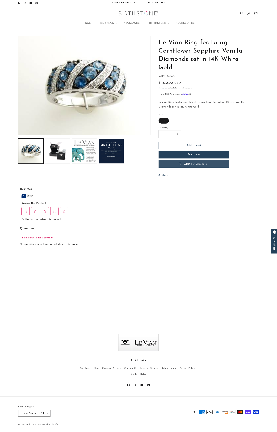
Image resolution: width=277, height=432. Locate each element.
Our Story (85, 368)
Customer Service (111, 368)
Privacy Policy (187, 368)
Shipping (163, 88)
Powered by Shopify (49, 424)
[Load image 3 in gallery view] (84, 151)
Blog (96, 368)
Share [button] (165, 175)
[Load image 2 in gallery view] (57, 151)
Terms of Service (149, 368)
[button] (241, 13)
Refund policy (168, 368)
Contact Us (130, 368)
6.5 (163, 120)
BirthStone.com (33, 424)
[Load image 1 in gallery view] (30, 151)
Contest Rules (138, 374)
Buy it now (194, 155)
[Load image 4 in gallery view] (111, 151)
